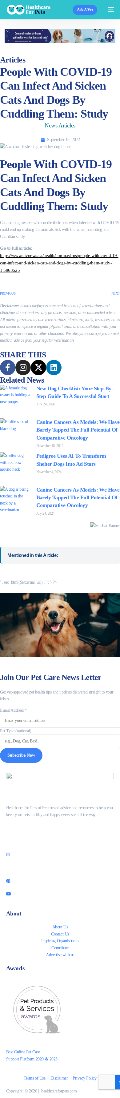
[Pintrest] (60, 880)
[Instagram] (60, 854)
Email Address (13, 710)
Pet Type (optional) (15, 731)
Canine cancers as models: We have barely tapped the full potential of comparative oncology (78, 429)
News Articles (60, 125)
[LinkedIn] (60, 867)
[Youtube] (60, 893)
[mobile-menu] (108, 9)
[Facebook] (60, 828)
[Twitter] (60, 841)
